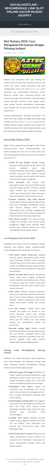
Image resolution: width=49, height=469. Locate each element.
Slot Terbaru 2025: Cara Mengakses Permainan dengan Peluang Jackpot (24, 44)
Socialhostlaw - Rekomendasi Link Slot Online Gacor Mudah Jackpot (24, 10)
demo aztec (35, 89)
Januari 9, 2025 (10, 53)
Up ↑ (25, 464)
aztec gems (28, 122)
